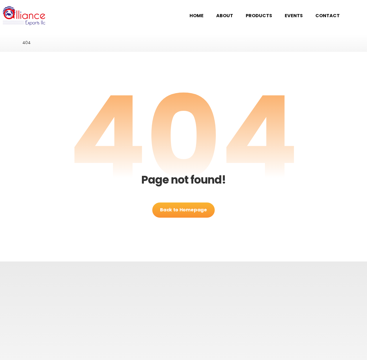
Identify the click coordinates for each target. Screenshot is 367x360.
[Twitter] (183, 329)
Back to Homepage (183, 209)
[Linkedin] (192, 329)
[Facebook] (174, 329)
